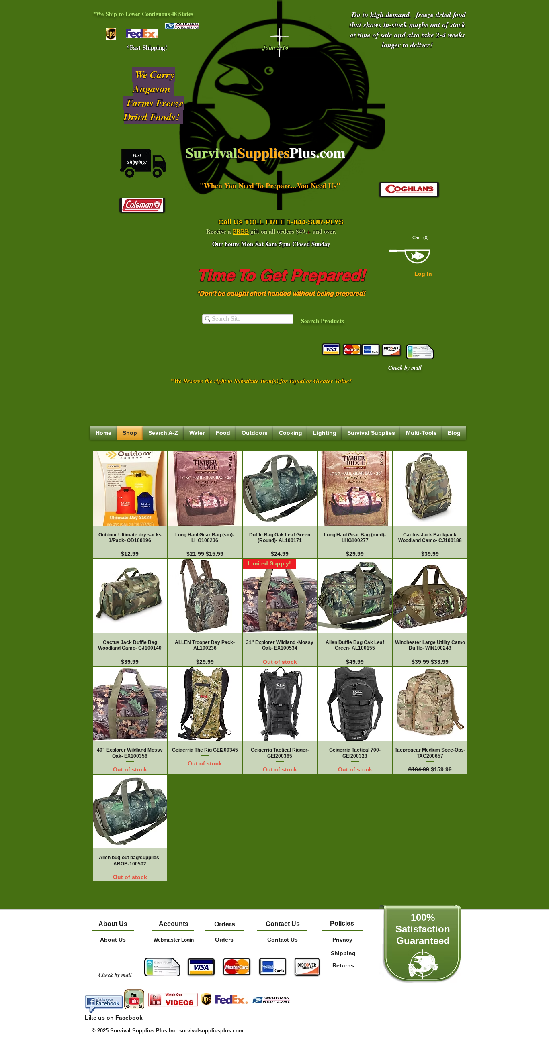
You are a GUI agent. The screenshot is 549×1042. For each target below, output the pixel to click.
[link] (421, 237)
